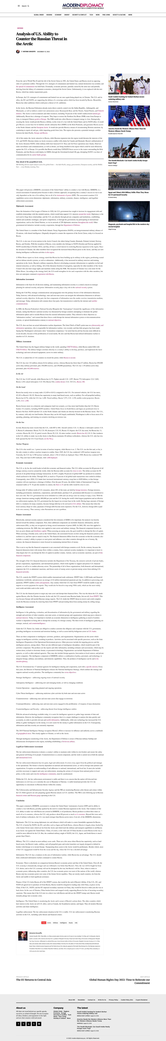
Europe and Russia (40, 133)
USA (76, 923)
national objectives (54, 320)
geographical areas (24, 733)
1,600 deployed (51, 457)
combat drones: (60, 382)
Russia (71, 923)
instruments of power (64, 195)
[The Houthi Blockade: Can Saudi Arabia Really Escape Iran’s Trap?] (129, 147)
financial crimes (21, 795)
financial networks (22, 572)
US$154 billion (21, 349)
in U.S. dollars (76, 504)
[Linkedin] (31, 57)
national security (81, 287)
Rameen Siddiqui (112, 165)
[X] (22, 57)
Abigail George (112, 229)
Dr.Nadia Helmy (112, 197)
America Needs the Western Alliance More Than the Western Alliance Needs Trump (127, 129)
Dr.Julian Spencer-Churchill (115, 133)
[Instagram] (23, 1024)
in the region (49, 252)
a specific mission (91, 666)
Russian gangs (36, 795)
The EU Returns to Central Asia (33, 979)
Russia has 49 (82, 433)
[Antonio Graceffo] (18, 51)
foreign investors (81, 490)
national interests (22, 617)
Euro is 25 (59, 484)
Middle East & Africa (113, 93)
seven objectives (70, 672)
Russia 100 (81, 382)
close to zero (77, 471)
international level (25, 757)
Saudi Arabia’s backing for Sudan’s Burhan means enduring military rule (92, 1012)
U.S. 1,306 (25, 400)
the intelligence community (46, 774)
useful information (53, 720)
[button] (26, 6)
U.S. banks (92, 631)
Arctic (49, 923)
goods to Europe (40, 119)
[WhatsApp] (27, 57)
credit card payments (42, 582)
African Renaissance (113, 221)
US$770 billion (72, 347)
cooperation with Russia (45, 274)
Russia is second (69, 357)
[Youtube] (39, 1024)
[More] (45, 57)
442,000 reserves (33, 368)
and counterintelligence (37, 623)
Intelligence (63, 923)
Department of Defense (72, 225)
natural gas (96, 113)
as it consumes (80, 814)
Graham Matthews (113, 101)
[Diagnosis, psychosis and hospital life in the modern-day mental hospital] (129, 211)
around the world (84, 214)
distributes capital (40, 531)
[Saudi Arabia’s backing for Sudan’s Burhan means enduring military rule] (129, 84)
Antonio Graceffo (29, 51)
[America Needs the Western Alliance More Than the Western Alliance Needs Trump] (129, 116)
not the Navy (48, 438)
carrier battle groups (39, 155)
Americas (111, 125)
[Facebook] (18, 57)
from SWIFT (94, 596)
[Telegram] (40, 57)
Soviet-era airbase (68, 741)
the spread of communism (25, 86)
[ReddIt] (36, 57)
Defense (20, 28)
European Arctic (42, 127)
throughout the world (85, 222)
